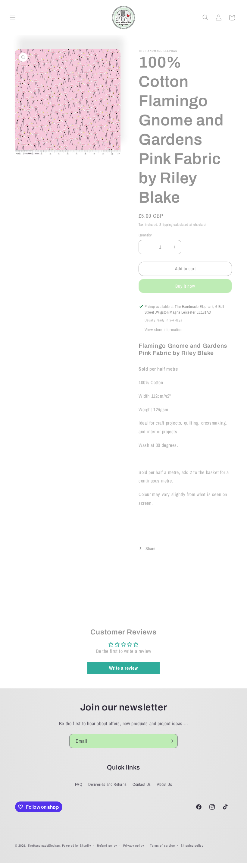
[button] (12, 17)
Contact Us (142, 784)
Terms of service (162, 845)
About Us (164, 784)
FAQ (79, 784)
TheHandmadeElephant (44, 845)
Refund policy (107, 845)
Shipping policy (192, 845)
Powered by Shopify (76, 845)
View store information (163, 329)
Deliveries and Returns (107, 784)
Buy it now (185, 286)
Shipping (166, 224)
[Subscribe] (170, 741)
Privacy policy (133, 845)
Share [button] (150, 548)
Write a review (123, 668)
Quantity (145, 235)
